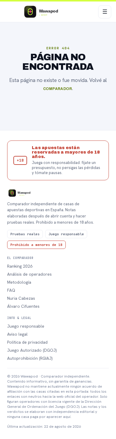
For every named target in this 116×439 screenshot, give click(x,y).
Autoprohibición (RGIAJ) (30, 358)
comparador (57, 89)
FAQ (11, 290)
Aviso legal (17, 334)
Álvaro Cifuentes (23, 306)
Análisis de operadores (29, 274)
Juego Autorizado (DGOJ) (32, 350)
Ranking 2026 (19, 266)
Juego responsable (25, 326)
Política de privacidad (27, 342)
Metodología (19, 282)
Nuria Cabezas (21, 298)
